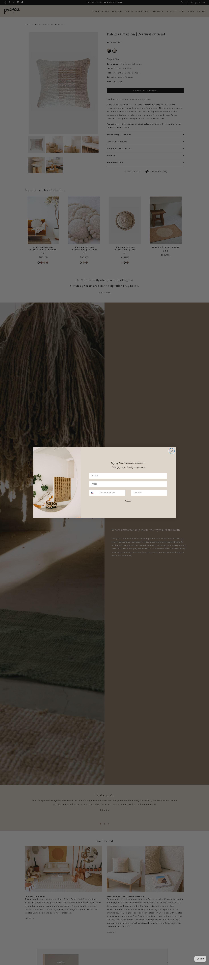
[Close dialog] (171, 451)
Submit (128, 501)
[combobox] (94, 492)
